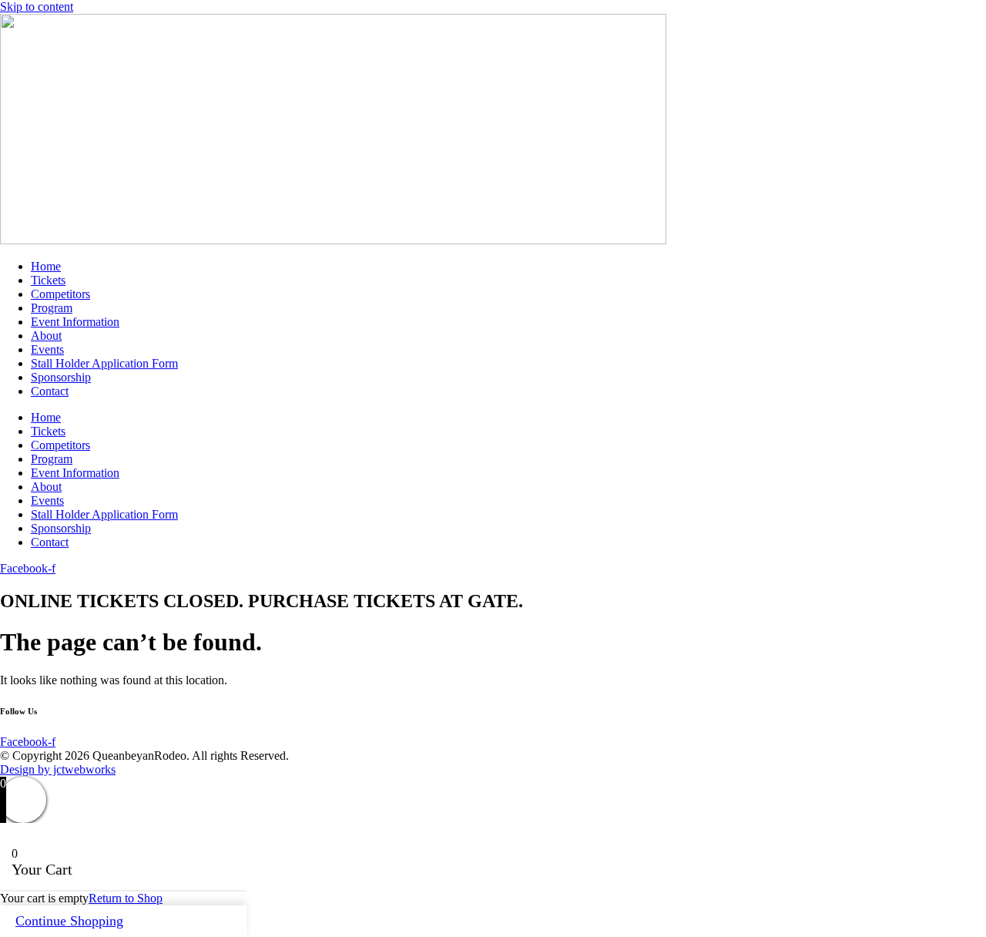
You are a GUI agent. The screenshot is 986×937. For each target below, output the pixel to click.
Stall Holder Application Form (104, 363)
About (46, 335)
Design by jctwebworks (58, 769)
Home (46, 266)
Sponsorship (61, 377)
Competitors (60, 294)
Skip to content (36, 6)
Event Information (75, 321)
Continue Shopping (69, 921)
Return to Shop (126, 898)
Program (51, 307)
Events (47, 349)
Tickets (48, 280)
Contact (50, 391)
